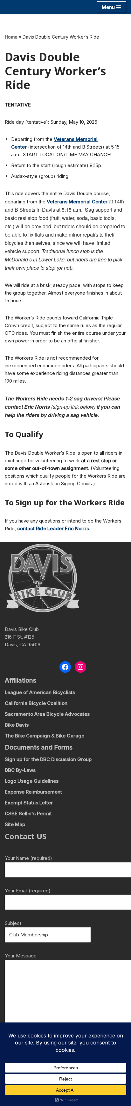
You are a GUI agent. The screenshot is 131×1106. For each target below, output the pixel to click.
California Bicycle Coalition (36, 703)
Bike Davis (17, 725)
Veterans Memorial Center (77, 202)
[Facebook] (65, 667)
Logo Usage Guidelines (32, 781)
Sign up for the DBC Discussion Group (48, 759)
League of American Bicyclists (40, 692)
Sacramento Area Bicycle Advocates (47, 714)
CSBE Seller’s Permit (28, 813)
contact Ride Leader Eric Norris (53, 528)
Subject (13, 923)
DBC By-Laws (20, 770)
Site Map (15, 824)
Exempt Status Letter (29, 803)
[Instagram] (80, 667)
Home (11, 37)
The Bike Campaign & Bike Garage (44, 736)
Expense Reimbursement (33, 792)
